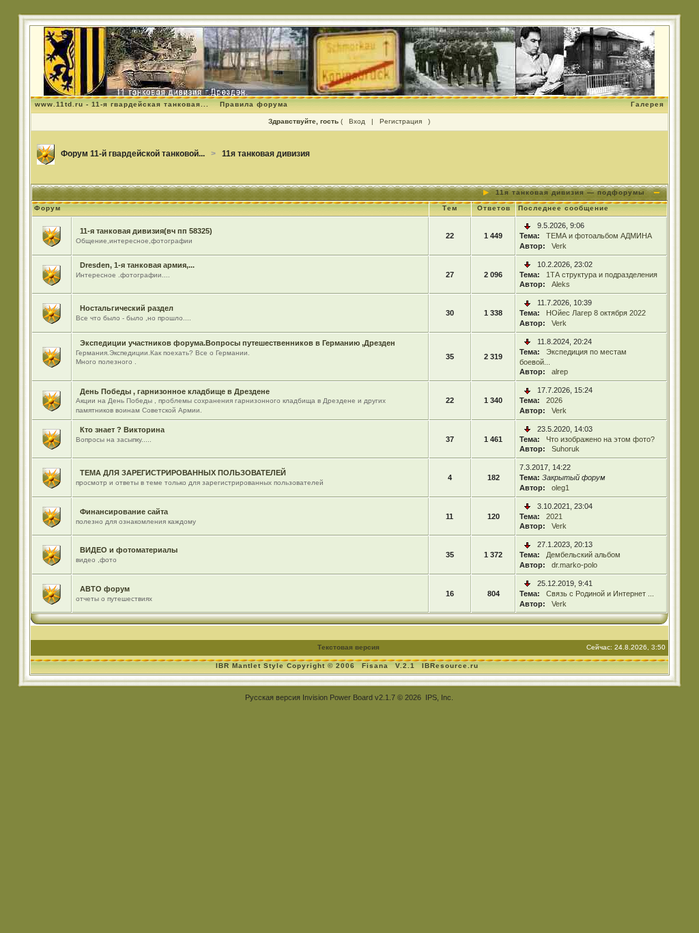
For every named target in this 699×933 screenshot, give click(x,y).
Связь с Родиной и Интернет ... (600, 593)
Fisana (376, 665)
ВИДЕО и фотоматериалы (128, 550)
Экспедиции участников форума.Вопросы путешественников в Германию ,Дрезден (237, 343)
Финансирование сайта (124, 511)
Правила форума (254, 104)
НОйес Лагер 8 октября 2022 (596, 313)
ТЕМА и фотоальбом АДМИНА (599, 236)
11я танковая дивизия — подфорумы (570, 192)
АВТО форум (105, 589)
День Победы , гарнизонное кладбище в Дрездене (175, 391)
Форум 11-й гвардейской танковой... (133, 153)
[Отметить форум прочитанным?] (51, 235)
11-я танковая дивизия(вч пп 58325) (146, 231)
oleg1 (560, 488)
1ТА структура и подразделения (601, 274)
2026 (554, 400)
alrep (560, 371)
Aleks (561, 284)
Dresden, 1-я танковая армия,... (137, 265)
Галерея (647, 104)
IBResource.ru (450, 665)
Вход (357, 121)
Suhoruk (566, 449)
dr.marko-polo (574, 565)
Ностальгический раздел (126, 308)
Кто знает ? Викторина (122, 430)
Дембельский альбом (583, 555)
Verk (559, 246)
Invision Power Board (337, 697)
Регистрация (401, 121)
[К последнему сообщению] (527, 225)
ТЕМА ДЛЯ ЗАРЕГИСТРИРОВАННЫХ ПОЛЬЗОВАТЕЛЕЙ (183, 473)
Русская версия (272, 697)
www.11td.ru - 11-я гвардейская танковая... (122, 104)
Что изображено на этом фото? (600, 439)
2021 (554, 516)
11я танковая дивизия (266, 153)
